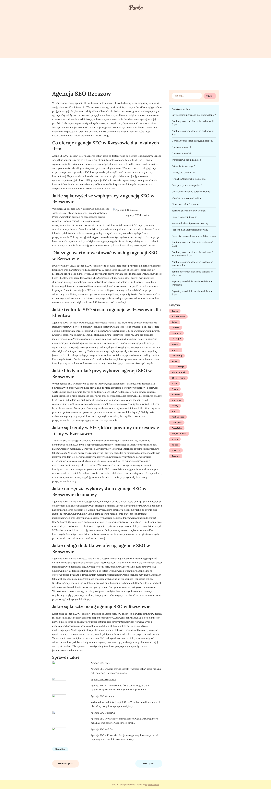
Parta (135, 7)
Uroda (175, 439)
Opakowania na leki (182, 147)
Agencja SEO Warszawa (103, 712)
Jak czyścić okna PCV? (183, 172)
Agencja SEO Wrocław (102, 696)
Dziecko (175, 327)
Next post (148, 763)
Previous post (66, 763)
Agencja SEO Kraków (102, 729)
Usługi (175, 445)
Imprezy (176, 350)
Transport (177, 422)
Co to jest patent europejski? (187, 185)
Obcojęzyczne (178, 378)
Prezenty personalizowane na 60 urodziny (194, 236)
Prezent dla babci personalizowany (190, 223)
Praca (175, 383)
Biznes (175, 311)
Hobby (175, 344)
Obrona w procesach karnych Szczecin (192, 140)
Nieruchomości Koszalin (184, 217)
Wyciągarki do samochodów (186, 197)
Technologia (178, 417)
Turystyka (177, 428)
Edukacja (176, 333)
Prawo (175, 389)
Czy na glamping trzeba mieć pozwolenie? (194, 114)
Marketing (60, 749)
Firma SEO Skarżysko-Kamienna (189, 178)
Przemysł (176, 394)
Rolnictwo (176, 400)
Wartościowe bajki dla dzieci (187, 159)
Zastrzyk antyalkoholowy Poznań (189, 210)
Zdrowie (176, 456)
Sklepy (175, 405)
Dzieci (174, 322)
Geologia (176, 338)
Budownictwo (178, 316)
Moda (174, 361)
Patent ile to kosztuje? (183, 166)
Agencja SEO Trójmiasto (103, 679)
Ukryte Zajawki (179, 433)
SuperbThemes (152, 784)
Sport (174, 411)
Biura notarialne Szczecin (185, 204)
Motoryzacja (178, 366)
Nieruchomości (179, 372)
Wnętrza (176, 450)
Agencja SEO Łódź (100, 662)
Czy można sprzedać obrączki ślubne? (191, 191)
